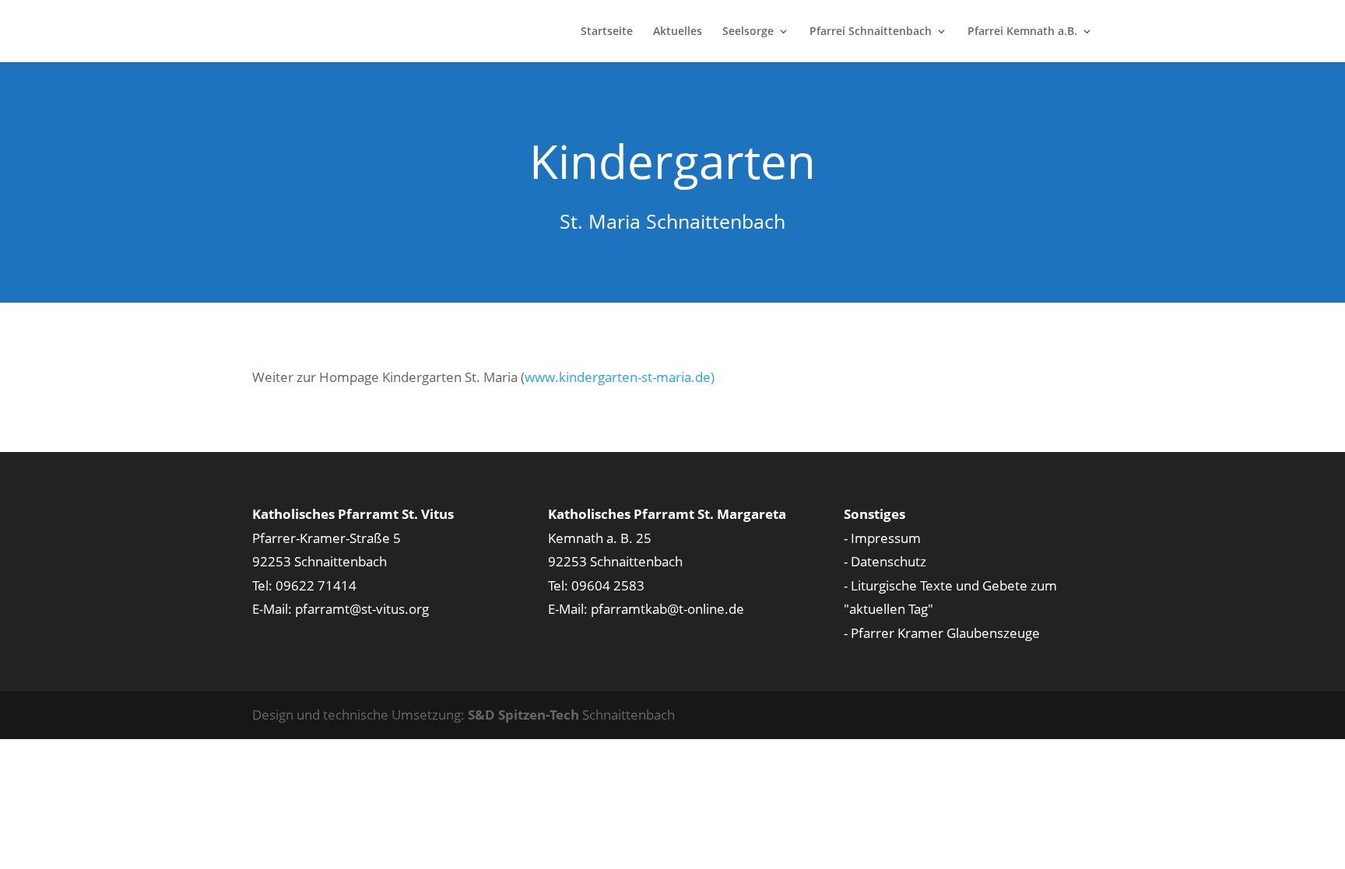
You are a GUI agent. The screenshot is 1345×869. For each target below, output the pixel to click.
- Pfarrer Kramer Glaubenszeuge (942, 633)
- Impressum (882, 538)
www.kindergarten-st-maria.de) (620, 377)
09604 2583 (607, 585)
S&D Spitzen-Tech (523, 715)
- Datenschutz (885, 561)
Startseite (607, 32)
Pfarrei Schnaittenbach (870, 32)
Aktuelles (677, 32)
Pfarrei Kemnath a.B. (1022, 32)
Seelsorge (748, 32)
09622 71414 (316, 585)
